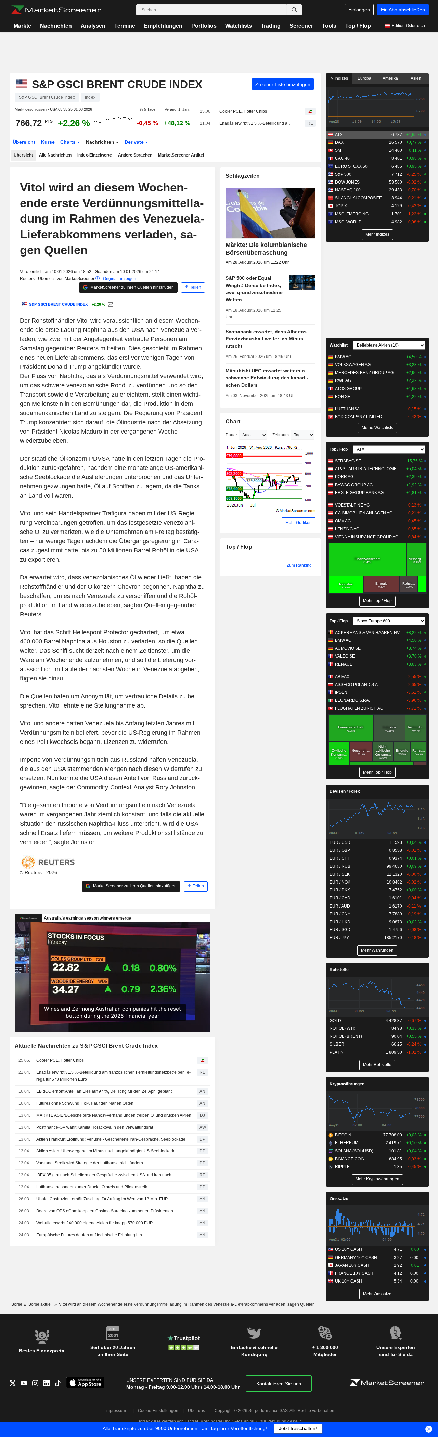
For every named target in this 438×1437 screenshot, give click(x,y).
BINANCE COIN (350, 1159)
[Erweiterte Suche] (294, 9)
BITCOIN (343, 1135)
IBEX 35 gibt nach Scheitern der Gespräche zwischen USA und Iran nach (103, 1175)
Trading (271, 26)
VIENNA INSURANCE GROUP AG (366, 537)
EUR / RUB (340, 866)
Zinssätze (339, 1198)
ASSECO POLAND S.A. (357, 684)
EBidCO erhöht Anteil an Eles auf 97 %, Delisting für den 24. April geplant (104, 1091)
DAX (339, 142)
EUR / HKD (340, 922)
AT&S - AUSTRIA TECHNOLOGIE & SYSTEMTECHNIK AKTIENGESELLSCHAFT (369, 468)
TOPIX (341, 205)
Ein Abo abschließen (403, 9)
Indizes (341, 78)
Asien (416, 78)
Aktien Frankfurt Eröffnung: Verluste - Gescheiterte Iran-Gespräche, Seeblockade (110, 1139)
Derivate (135, 142)
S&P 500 (343, 174)
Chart (233, 421)
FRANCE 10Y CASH (354, 1273)
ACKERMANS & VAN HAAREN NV (367, 632)
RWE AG (343, 380)
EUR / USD (340, 842)
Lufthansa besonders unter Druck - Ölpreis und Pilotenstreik (91, 1187)
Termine (124, 26)
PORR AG (344, 476)
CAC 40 (342, 158)
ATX (339, 134)
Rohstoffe (339, 969)
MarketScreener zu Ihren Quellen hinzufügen (131, 287)
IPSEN (341, 692)
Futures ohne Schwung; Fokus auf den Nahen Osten (84, 1103)
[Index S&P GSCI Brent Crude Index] (109, 304)
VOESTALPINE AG (352, 505)
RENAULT (344, 664)
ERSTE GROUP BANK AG (359, 492)
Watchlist (339, 345)
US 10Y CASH (348, 1249)
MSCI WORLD (348, 222)
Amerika (390, 78)
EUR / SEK (340, 874)
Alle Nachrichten (55, 155)
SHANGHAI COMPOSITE (358, 198)
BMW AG (343, 356)
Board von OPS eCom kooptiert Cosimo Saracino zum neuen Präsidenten (104, 1211)
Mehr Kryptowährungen (377, 1179)
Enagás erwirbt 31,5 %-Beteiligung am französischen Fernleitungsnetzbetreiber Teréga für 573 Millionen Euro (256, 123)
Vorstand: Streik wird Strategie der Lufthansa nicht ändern (89, 1163)
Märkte (22, 26)
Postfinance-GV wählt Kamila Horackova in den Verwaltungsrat (94, 1127)
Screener (301, 26)
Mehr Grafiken (298, 522)
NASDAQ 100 (348, 190)
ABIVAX (342, 676)
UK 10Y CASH (348, 1281)
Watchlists (238, 26)
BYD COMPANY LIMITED (358, 416)
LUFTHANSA (347, 409)
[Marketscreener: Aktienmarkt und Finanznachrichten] (56, 10)
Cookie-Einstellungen (158, 1410)
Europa (364, 78)
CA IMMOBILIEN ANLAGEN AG (363, 513)
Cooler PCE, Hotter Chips (243, 111)
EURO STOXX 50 (351, 166)
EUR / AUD (340, 906)
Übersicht (24, 142)
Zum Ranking (299, 565)
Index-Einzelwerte (94, 155)
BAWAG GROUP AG (354, 485)
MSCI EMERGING (352, 214)
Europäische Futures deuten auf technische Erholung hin (89, 1235)
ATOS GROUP (348, 388)
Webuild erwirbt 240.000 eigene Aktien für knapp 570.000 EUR (94, 1223)
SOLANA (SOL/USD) (354, 1151)
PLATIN (337, 1052)
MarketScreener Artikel (181, 155)
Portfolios (204, 26)
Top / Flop (358, 26)
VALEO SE (345, 656)
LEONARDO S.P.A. (352, 700)
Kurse (48, 142)
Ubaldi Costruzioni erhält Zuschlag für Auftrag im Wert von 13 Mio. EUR (102, 1199)
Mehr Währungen (377, 950)
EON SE (342, 396)
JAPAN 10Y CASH (352, 1265)
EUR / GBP (340, 850)
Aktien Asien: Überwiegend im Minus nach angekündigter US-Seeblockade (106, 1151)
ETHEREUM (346, 1142)
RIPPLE (342, 1166)
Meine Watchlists (377, 427)
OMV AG (343, 520)
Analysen (93, 26)
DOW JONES (347, 182)
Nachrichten (56, 26)
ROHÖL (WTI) (342, 1028)
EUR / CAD (340, 898)
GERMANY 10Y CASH (356, 1257)
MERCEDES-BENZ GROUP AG (364, 372)
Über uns (196, 1410)
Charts (68, 142)
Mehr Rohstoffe (377, 1064)
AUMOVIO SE (348, 648)
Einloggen (359, 9)
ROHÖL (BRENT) (346, 1036)
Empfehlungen (163, 26)
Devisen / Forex (345, 791)
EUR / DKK (340, 890)
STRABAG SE (348, 461)
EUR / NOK (340, 882)
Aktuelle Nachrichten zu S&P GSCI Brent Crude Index (86, 1046)
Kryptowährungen (347, 1084)
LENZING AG (347, 529)
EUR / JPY (339, 937)
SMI (338, 150)
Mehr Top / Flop (377, 600)
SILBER (337, 1044)
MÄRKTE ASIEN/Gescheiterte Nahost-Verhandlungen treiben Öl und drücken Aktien (113, 1115)
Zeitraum (280, 435)
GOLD (335, 1020)
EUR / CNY (340, 914)
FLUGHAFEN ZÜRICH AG (359, 708)
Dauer (231, 435)
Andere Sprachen (135, 155)
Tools (329, 26)
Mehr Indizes (377, 234)
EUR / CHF (340, 858)
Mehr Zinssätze (377, 1293)
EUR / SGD (340, 929)
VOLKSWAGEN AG (353, 364)
